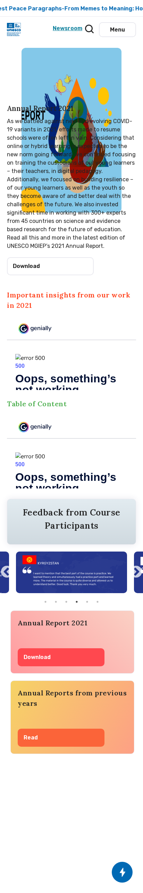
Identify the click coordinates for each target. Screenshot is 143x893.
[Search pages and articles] (87, 27)
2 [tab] (55, 601)
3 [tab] (66, 601)
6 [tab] (97, 601)
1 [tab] (45, 601)
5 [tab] (87, 601)
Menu (117, 29)
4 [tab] (76, 601)
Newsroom (67, 28)
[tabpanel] (71, 572)
